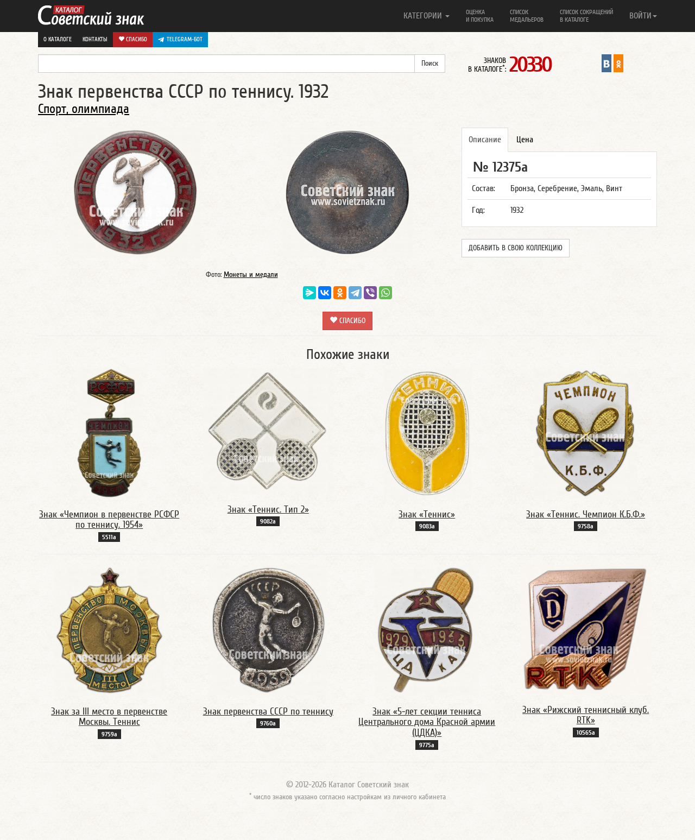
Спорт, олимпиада (83, 109)
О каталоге (57, 39)
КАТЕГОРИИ (423, 16)
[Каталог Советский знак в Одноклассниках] (618, 63)
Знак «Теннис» (427, 514)
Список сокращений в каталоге (586, 15)
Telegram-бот (185, 39)
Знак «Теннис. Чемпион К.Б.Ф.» (585, 514)
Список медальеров (527, 15)
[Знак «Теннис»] (427, 433)
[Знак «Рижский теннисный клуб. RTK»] (586, 629)
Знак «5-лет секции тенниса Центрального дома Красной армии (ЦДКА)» (426, 722)
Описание (485, 139)
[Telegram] (355, 292)
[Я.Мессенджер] (309, 292)
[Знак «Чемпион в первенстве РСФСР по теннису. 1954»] (109, 433)
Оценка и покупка (480, 15)
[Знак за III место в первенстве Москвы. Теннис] (109, 630)
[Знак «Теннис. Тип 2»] (268, 430)
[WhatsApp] (385, 292)
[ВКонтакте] (324, 292)
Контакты (95, 39)
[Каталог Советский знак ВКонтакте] (606, 63)
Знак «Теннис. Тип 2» (268, 509)
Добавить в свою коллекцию (516, 248)
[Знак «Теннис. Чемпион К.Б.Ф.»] (585, 433)
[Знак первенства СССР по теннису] (268, 630)
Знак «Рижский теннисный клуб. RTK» (585, 715)
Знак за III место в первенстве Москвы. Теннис (109, 717)
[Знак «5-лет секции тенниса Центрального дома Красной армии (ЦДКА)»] (427, 630)
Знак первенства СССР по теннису (268, 711)
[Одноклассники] (339, 292)
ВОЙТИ (640, 16)
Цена (524, 139)
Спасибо (135, 39)
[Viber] (370, 292)
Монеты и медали (251, 274)
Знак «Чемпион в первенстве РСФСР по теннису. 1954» (109, 520)
